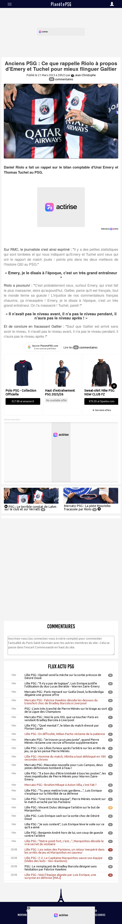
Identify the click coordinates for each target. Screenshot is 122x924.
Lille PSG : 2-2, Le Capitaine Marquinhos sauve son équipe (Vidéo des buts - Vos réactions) (63, 859)
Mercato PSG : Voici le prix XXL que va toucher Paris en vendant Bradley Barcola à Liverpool (61, 718)
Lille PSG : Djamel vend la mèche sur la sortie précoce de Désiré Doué (62, 676)
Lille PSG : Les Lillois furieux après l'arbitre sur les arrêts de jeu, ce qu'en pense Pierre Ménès (64, 749)
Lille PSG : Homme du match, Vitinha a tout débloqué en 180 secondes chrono (65, 758)
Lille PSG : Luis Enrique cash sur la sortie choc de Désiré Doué (61, 817)
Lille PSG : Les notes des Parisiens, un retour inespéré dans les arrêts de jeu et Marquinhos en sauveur (64, 851)
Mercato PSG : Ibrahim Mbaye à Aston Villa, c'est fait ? (60, 784)
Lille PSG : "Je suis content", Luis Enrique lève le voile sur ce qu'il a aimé (64, 825)
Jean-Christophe (85, 75)
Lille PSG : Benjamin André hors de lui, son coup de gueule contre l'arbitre (63, 834)
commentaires (61, 79)
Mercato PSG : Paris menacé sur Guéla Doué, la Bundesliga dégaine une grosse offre (64, 693)
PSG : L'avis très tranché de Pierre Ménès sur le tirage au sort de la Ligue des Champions (65, 710)
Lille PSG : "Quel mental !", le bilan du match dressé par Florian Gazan (61, 727)
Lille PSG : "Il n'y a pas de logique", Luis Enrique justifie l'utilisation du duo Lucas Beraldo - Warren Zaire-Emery (62, 685)
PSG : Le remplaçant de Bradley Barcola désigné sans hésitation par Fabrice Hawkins (60, 868)
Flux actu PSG (61, 666)
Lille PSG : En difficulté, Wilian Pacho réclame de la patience (64, 734)
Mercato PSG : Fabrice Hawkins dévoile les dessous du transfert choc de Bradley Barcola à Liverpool (61, 701)
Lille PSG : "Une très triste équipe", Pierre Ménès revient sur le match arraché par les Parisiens (65, 800)
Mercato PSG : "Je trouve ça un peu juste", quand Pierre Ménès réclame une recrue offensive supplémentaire (61, 741)
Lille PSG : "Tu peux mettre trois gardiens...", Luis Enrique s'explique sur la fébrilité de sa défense (63, 792)
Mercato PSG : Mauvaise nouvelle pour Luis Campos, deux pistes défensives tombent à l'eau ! (63, 766)
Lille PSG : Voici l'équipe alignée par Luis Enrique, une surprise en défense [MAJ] (60, 876)
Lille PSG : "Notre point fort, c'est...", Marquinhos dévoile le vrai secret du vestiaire (64, 842)
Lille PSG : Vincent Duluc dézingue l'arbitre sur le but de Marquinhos (62, 809)
